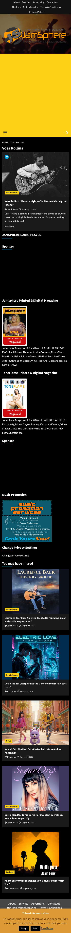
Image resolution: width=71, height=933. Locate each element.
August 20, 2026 (29, 888)
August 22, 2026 (26, 691)
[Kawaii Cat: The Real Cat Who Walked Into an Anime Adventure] (35, 722)
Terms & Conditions (50, 7)
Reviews (9, 872)
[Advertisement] (35, 90)
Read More (9, 226)
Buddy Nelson (13, 888)
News (8, 741)
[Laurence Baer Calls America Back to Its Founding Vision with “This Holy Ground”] (35, 591)
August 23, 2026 (28, 625)
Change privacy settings (15, 555)
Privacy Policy (36, 11)
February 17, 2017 (28, 209)
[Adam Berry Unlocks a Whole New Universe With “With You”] (35, 854)
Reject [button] (35, 928)
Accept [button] (24, 928)
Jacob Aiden (12, 209)
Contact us (52, 2)
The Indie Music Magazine (25, 7)
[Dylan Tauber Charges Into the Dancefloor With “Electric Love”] (35, 657)
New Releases (12, 192)
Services (26, 2)
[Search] (67, 132)
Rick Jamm (11, 691)
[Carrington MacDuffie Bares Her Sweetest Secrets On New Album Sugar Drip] (35, 788)
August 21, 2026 (26, 757)
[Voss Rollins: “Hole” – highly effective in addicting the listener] (35, 174)
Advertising (38, 2)
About (16, 2)
